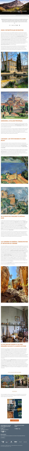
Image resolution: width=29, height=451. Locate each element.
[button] (23, 2)
